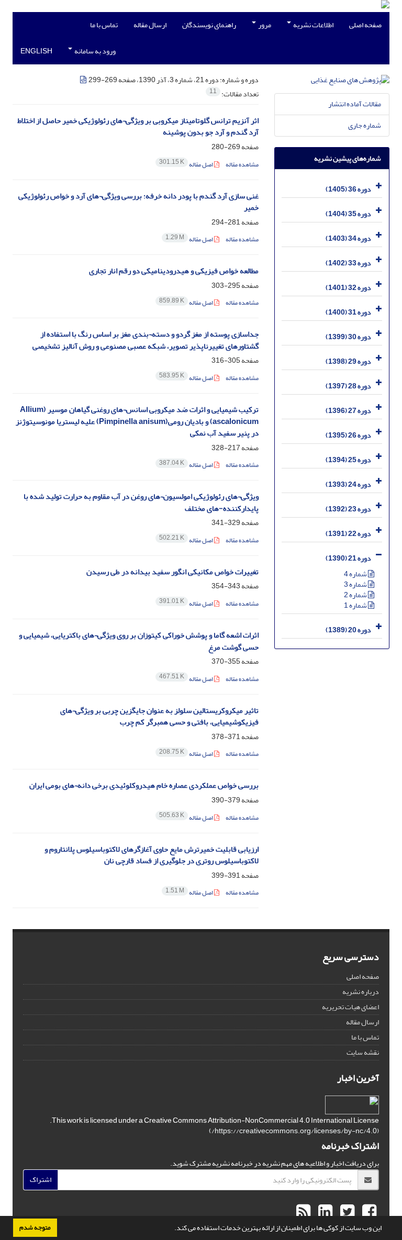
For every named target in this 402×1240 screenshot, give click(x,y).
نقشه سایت (363, 1052)
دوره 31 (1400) (348, 312)
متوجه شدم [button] (35, 1227)
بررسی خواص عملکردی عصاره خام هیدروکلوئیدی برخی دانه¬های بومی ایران (144, 785)
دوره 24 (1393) (348, 484)
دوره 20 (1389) (348, 630)
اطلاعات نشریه (312, 25)
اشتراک (40, 1179)
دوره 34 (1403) (348, 238)
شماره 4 (356, 574)
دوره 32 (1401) (348, 288)
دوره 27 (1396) (348, 411)
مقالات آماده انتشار (354, 104)
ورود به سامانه (94, 51)
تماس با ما (104, 25)
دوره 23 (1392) (348, 509)
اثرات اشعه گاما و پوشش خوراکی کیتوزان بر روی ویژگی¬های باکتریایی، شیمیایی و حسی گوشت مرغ (139, 641)
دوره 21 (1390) (348, 558)
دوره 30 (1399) (348, 337)
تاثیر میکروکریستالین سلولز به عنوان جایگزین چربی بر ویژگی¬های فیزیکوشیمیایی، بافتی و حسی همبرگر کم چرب (159, 716)
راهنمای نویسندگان (209, 25)
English (36, 51)
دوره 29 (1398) (348, 361)
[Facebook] (368, 1212)
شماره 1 (356, 605)
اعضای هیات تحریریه (350, 1007)
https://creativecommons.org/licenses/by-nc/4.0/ (294, 1131)
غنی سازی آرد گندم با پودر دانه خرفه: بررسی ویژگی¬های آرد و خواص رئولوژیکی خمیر (138, 202)
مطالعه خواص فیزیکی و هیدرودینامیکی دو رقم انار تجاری (174, 270)
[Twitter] (346, 1212)
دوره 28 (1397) (348, 386)
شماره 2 (356, 595)
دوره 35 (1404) (348, 214)
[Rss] (303, 1212)
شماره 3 (356, 584)
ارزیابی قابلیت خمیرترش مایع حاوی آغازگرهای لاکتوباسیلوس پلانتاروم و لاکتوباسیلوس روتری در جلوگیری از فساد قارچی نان (151, 855)
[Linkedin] (324, 1212)
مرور (264, 25)
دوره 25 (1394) (348, 460)
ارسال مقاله (149, 25)
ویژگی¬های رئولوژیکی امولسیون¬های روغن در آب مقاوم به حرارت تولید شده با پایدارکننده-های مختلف (141, 502)
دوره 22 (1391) (348, 534)
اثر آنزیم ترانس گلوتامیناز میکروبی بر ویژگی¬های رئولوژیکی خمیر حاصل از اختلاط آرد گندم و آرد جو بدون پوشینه (138, 126)
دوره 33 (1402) (348, 263)
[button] (171, 1229)
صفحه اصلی (365, 25)
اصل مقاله (186, 165)
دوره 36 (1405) (348, 189)
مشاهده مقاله (242, 165)
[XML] (83, 80)
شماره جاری (364, 125)
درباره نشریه (360, 992)
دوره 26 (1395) (348, 435)
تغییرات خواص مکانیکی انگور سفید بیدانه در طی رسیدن (172, 571)
